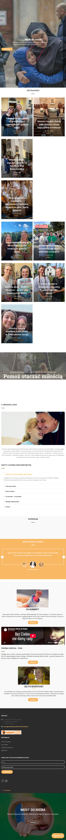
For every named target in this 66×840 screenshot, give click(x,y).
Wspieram (7, 49)
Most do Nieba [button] (10, 491)
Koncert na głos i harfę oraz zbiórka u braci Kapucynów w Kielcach (49, 124)
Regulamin (4, 750)
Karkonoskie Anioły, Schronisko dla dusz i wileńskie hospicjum (49, 248)
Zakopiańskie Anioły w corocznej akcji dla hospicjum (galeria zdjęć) (17, 247)
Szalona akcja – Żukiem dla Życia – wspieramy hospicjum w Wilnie (17, 289)
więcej (16, 133)
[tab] (33, 474)
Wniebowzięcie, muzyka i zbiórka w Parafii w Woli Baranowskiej (17, 164)
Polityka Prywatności (7, 747)
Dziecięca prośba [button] (11, 486)
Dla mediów (4, 744)
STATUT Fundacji (6, 741)
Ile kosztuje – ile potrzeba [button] (13, 496)
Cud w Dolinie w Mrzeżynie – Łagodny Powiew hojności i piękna (49, 288)
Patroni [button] (8, 507)
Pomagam (33, 699)
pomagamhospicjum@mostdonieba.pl (16, 726)
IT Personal (7, 790)
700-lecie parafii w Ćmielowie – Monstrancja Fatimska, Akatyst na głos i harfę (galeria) (17, 204)
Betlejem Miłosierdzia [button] (12, 501)
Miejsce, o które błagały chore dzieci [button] (19, 474)
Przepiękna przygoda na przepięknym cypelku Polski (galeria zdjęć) (17, 123)
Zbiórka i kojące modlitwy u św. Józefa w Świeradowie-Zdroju (17, 331)
